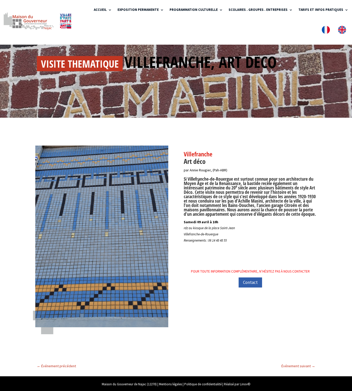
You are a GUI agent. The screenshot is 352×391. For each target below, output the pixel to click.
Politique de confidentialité (203, 384)
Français (327, 31)
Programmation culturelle (194, 9)
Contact (250, 282)
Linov (244, 384)
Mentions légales (170, 384)
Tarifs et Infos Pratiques (320, 9)
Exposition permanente (138, 9)
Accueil (100, 9)
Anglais (343, 31)
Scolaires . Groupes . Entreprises (258, 9)
